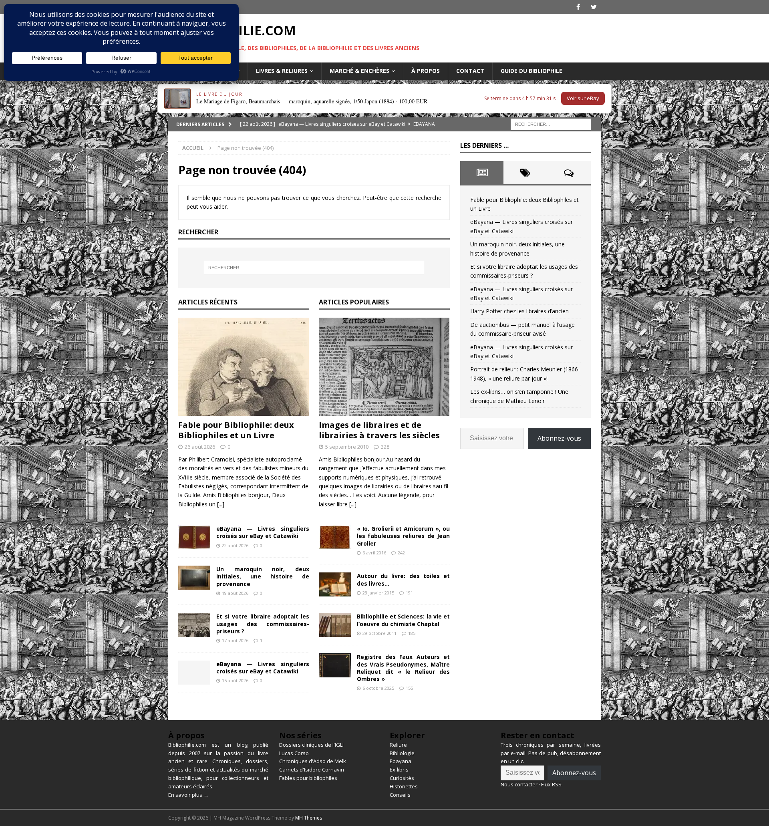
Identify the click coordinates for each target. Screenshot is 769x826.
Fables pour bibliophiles (308, 778)
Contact (470, 71)
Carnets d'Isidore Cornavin (311, 769)
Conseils (400, 794)
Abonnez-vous (559, 438)
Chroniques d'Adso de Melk (312, 761)
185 (411, 633)
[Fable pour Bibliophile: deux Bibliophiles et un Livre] (243, 367)
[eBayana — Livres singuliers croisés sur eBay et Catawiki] (194, 537)
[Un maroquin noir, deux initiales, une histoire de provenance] (194, 578)
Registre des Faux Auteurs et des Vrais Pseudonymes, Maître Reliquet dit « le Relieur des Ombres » (403, 668)
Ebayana (400, 761)
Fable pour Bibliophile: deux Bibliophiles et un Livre (236, 430)
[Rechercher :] (551, 123)
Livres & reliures (282, 71)
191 (409, 593)
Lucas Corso (294, 753)
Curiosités (402, 778)
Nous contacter (519, 784)
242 (401, 553)
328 (385, 446)
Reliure (398, 744)
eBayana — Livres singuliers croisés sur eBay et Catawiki (262, 532)
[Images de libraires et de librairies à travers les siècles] (384, 367)
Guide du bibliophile (531, 71)
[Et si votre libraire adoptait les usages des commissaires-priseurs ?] (194, 625)
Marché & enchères (359, 71)
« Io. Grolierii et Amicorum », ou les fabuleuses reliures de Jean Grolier (403, 536)
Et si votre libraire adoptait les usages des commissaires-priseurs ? (262, 623)
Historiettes (404, 786)
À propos (425, 71)
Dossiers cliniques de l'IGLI (311, 744)
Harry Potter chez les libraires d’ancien (519, 311)
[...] (220, 504)
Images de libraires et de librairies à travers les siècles (379, 430)
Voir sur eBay (583, 98)
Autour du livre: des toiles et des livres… (403, 579)
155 (409, 688)
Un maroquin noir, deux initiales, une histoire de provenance (262, 576)
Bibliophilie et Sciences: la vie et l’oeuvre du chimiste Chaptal (403, 619)
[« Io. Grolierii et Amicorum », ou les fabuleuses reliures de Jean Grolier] (335, 537)
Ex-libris (399, 769)
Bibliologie (402, 753)
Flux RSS (551, 784)
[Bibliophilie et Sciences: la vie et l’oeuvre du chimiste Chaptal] (335, 625)
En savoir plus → (188, 794)
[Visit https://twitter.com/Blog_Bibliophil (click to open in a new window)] (594, 7)
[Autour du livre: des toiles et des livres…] (335, 584)
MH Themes (308, 817)
